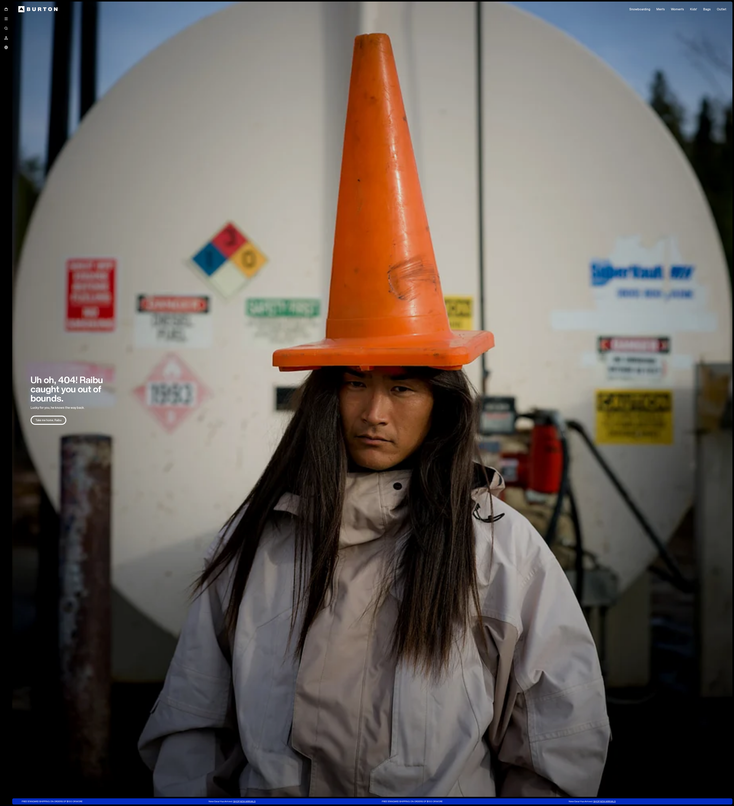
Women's (677, 9)
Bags (707, 9)
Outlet (721, 9)
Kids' (693, 9)
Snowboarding (639, 9)
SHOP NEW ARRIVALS (158, 801)
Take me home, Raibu (48, 420)
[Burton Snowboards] (38, 9)
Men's (660, 9)
